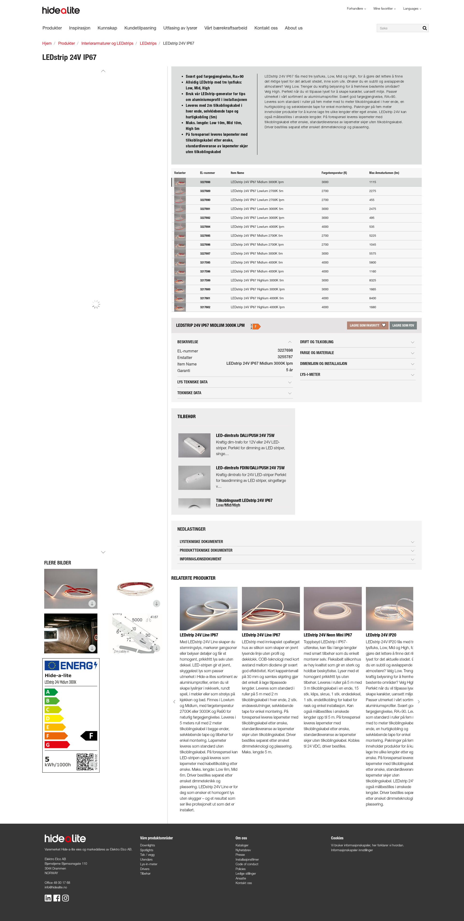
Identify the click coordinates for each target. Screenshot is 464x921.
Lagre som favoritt (365, 325)
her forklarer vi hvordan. (388, 845)
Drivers (144, 869)
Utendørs (146, 859)
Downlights (147, 845)
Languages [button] (411, 8)
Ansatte (241, 878)
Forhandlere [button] (355, 8)
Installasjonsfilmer (247, 859)
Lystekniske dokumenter (201, 541)
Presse (240, 855)
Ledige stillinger (246, 873)
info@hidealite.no (56, 887)
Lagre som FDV (403, 325)
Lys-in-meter (148, 864)
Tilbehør (145, 873)
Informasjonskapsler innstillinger (352, 850)
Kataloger (242, 845)
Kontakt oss (244, 883)
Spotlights (146, 850)
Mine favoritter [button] (384, 8)
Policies (241, 869)
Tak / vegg (147, 855)
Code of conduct (247, 864)
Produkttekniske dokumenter (206, 550)
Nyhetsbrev (243, 850)
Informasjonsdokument (201, 559)
